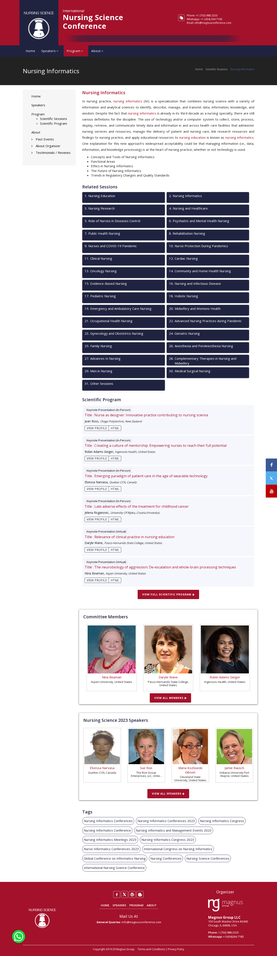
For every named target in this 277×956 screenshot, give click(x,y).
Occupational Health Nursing (108, 321)
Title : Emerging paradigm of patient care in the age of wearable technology (146, 476)
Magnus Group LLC (224, 917)
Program (74, 51)
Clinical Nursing (98, 258)
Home (30, 51)
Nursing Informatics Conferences (108, 821)
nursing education (192, 137)
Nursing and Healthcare (188, 208)
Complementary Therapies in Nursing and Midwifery (202, 360)
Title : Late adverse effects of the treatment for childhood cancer (137, 506)
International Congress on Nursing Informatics (178, 849)
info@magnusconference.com (213, 23)
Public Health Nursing (102, 233)
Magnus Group (125, 949)
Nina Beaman (111, 677)
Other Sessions (99, 383)
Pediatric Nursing (100, 296)
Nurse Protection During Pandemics (198, 246)
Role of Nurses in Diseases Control (112, 221)
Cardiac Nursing (183, 258)
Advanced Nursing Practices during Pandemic (205, 321)
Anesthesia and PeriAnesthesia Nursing (201, 346)
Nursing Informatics (185, 196)
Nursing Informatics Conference (107, 830)
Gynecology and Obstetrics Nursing (114, 333)
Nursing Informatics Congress (222, 821)
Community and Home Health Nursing (200, 271)
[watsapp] (18, 936)
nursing (230, 137)
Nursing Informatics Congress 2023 (167, 839)
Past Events (45, 139)
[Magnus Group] (225, 905)
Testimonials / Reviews (53, 152)
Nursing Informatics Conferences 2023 (166, 821)
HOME (105, 905)
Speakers (48, 51)
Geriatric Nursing (184, 333)
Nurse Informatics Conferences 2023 (111, 849)
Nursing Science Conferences (207, 858)
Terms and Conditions (151, 949)
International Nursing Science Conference (114, 867)
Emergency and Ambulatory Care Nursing (118, 308)
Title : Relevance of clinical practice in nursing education (129, 536)
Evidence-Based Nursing (106, 283)
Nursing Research (100, 208)
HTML (115, 428)
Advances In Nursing (103, 358)
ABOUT (152, 905)
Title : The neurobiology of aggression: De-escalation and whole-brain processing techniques (160, 567)
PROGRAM (136, 905)
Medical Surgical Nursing (189, 371)
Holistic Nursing (183, 296)
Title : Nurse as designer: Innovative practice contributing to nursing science (146, 415)
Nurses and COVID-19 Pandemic (111, 246)
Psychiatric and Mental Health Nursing (199, 221)
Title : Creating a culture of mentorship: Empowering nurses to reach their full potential (156, 445)
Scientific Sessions (216, 69)
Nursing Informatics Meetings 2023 (110, 839)
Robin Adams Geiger (225, 677)
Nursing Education (100, 196)
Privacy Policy (176, 949)
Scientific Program (53, 123)
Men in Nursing (98, 371)
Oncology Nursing (101, 271)
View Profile (97, 428)
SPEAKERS (119, 905)
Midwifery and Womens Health (195, 308)
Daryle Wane (168, 677)
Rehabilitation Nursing (187, 233)
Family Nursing (98, 346)
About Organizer (48, 146)
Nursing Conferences (166, 858)
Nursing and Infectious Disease (195, 283)
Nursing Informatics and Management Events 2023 (174, 830)
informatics (245, 137)
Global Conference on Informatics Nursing (115, 858)
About (96, 51)
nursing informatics (127, 101)
